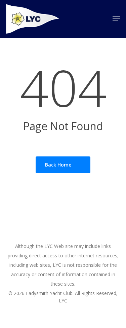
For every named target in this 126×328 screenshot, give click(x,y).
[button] (116, 18)
